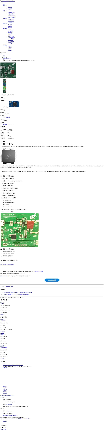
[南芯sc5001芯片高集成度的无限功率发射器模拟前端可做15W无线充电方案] (2, 302)
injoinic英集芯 (10, 29)
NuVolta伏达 (10, 31)
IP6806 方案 (2, 334)
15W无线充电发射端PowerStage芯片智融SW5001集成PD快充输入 (18, 292)
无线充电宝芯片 (11, 14)
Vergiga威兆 (10, 33)
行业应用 (5, 390)
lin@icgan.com (9, 404)
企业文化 (10, 47)
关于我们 (5, 45)
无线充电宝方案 (11, 22)
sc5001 (12, 286)
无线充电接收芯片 (11, 13)
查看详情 (5, 367)
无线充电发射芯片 (11, 12)
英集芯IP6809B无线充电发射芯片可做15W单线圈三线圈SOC (17, 294)
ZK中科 (9, 35)
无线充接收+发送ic (12, 15)
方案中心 (5, 18)
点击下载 (8, 117)
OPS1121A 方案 (3, 347)
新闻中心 (5, 5)
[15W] (14, 106)
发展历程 (10, 48)
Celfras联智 (10, 32)
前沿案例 (10, 27)
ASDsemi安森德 (11, 36)
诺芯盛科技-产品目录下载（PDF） (10, 415)
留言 (1, 2)
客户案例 (10, 24)
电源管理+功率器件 (12, 17)
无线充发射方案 (11, 19)
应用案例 (10, 26)
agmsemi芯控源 (11, 38)
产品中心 (5, 10)
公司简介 (10, 46)
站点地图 (18, 418)
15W (4, 59)
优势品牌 (5, 28)
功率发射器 (8, 286)
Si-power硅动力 (11, 41)
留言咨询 (5, 421)
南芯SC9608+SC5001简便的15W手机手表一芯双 (13, 365)
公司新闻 (10, 7)
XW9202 (2, 303)
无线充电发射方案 (38, 271)
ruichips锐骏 (10, 40)
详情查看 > (2, 314)
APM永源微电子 (11, 37)
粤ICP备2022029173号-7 (25, 418)
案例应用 (5, 23)
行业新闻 (10, 8)
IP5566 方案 (2, 320)
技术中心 (10, 9)
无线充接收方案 (11, 21)
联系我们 (10, 50)
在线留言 (5, 124)
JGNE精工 (10, 43)
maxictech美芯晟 (11, 42)
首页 (4, 4)
